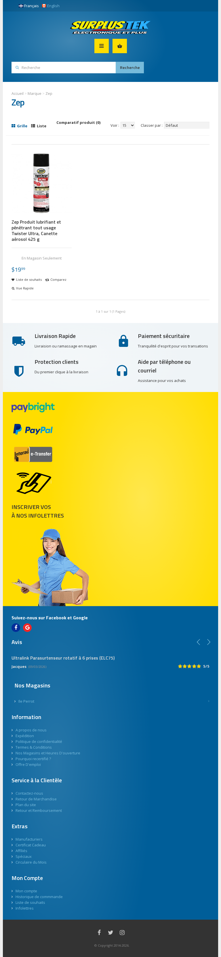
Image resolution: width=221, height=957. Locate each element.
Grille (21, 125)
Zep (48, 93)
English (53, 5)
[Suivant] (209, 642)
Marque (34, 93)
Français (31, 5)
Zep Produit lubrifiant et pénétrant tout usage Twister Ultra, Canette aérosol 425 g (36, 230)
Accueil (18, 93)
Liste (41, 125)
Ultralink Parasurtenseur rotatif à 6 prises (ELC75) (63, 657)
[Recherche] (130, 67)
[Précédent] (198, 642)
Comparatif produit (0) (78, 122)
